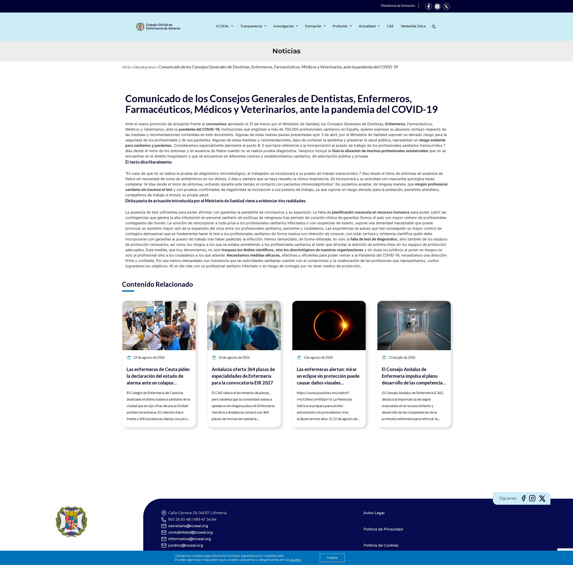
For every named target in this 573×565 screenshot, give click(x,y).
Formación (313, 26)
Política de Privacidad (383, 529)
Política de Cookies (381, 545)
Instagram (437, 6)
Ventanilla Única (413, 26)
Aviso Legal (374, 513)
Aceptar (332, 558)
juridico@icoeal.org (185, 545)
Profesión (340, 26)
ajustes (295, 560)
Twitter (446, 6)
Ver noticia (187, 303)
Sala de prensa (144, 67)
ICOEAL (222, 26)
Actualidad (367, 26)
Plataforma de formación (398, 5)
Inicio (126, 67)
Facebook (428, 6)
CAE (390, 26)
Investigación (283, 26)
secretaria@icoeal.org (188, 526)
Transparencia (251, 26)
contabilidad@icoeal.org (190, 532)
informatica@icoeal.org (189, 539)
